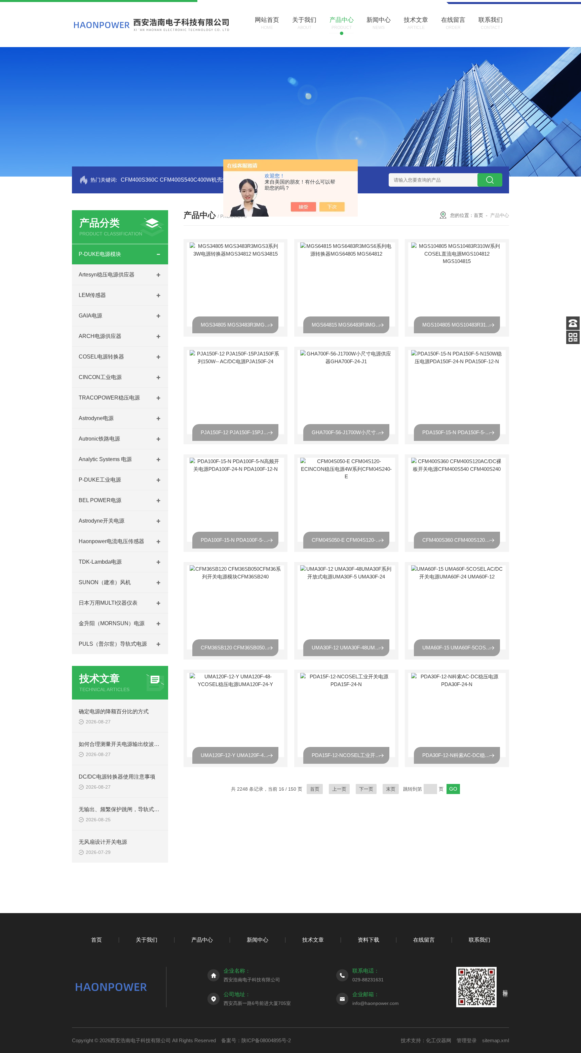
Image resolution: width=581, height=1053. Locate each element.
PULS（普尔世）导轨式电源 (113, 644)
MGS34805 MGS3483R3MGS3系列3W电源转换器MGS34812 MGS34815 (239, 325)
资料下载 (368, 940)
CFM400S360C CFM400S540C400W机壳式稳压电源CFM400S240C (204, 180)
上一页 (339, 789)
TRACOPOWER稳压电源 (109, 398)
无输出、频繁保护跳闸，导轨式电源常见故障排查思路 (143, 809)
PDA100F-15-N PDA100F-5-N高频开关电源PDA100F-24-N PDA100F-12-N (239, 540)
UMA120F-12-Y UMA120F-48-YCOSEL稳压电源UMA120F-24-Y (239, 755)
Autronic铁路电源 (99, 439)
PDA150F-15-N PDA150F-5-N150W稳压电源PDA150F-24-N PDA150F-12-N (461, 432)
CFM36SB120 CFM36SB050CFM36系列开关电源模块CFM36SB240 (239, 647)
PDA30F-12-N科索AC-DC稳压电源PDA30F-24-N (461, 755)
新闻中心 (257, 940)
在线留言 (424, 940)
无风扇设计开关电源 (103, 842)
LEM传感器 (92, 295)
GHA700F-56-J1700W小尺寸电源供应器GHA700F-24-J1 (350, 432)
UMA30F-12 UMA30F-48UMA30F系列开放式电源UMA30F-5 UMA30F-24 (350, 647)
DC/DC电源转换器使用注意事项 (117, 777)
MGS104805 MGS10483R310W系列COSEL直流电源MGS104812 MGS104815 (461, 325)
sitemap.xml (495, 1040)
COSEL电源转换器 (101, 357)
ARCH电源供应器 (100, 336)
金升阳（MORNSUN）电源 (112, 623)
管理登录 (467, 1040)
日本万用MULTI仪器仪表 (108, 603)
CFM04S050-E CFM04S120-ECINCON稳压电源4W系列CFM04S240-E (350, 540)
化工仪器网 (438, 1040)
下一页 (366, 789)
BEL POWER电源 (100, 500)
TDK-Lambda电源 (100, 562)
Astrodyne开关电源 (101, 521)
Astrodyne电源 (96, 418)
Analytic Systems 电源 (105, 459)
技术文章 (313, 940)
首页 (478, 215)
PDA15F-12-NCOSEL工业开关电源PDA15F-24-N (350, 755)
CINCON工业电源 (100, 377)
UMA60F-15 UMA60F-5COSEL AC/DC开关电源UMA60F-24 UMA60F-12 (461, 647)
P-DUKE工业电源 (100, 480)
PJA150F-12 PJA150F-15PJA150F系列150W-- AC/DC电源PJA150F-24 (239, 432)
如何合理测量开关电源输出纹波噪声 (122, 744)
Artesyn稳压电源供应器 (106, 274)
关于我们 (146, 940)
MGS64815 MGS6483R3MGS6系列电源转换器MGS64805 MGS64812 (350, 325)
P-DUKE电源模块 (100, 254)
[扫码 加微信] (573, 337)
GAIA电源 (90, 315)
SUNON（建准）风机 (105, 582)
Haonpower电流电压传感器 (111, 541)
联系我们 (479, 940)
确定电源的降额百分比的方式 (114, 711)
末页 (390, 789)
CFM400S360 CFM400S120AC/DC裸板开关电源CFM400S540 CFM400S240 (461, 540)
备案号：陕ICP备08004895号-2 (256, 1040)
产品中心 (202, 940)
